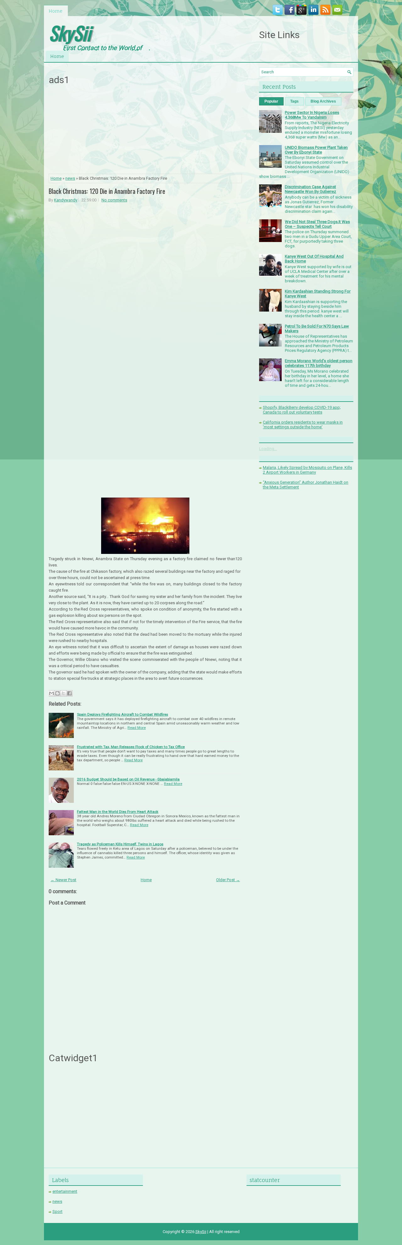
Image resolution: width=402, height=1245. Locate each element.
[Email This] (51, 693)
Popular (271, 101)
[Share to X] (63, 693)
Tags (294, 101)
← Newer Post (63, 879)
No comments (114, 200)
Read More (137, 727)
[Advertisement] (145, 131)
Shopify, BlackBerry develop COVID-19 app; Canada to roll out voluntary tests (302, 409)
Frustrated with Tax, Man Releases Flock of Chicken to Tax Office (131, 747)
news (70, 178)
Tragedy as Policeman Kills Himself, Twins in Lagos (120, 844)
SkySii (70, 33)
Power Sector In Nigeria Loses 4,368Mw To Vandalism (312, 115)
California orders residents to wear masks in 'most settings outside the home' (303, 424)
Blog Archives (323, 101)
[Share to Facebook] (69, 693)
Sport (57, 1211)
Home (55, 11)
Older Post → (228, 879)
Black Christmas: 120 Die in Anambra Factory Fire (107, 191)
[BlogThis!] (57, 693)
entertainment (64, 1191)
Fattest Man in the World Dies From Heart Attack (117, 811)
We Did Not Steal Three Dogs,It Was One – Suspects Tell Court (317, 224)
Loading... (268, 448)
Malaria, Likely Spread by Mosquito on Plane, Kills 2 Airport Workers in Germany (307, 470)
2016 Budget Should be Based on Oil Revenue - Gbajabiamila (128, 779)
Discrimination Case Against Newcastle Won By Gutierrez (310, 189)
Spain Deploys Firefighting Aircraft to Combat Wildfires (122, 714)
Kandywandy (65, 200)
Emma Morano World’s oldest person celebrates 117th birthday (318, 363)
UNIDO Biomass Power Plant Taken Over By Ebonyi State (316, 150)
